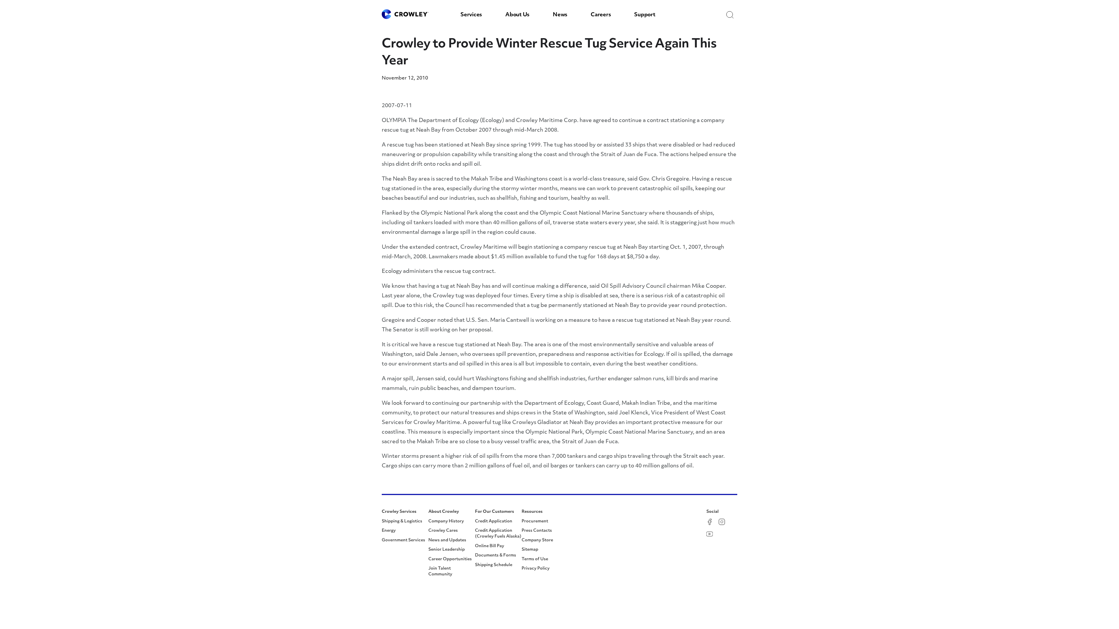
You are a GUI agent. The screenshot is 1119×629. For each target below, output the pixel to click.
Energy (389, 531)
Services (471, 15)
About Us (517, 15)
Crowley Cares (443, 531)
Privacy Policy (536, 568)
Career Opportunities (450, 559)
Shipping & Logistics (402, 521)
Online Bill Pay (489, 546)
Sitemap (530, 549)
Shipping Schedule (493, 565)
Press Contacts (537, 531)
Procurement (535, 521)
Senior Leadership (446, 549)
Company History (446, 521)
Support (644, 15)
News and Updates (447, 540)
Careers (601, 15)
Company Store (537, 540)
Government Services (403, 540)
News (560, 15)
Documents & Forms (495, 555)
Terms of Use (535, 559)
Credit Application (493, 521)
